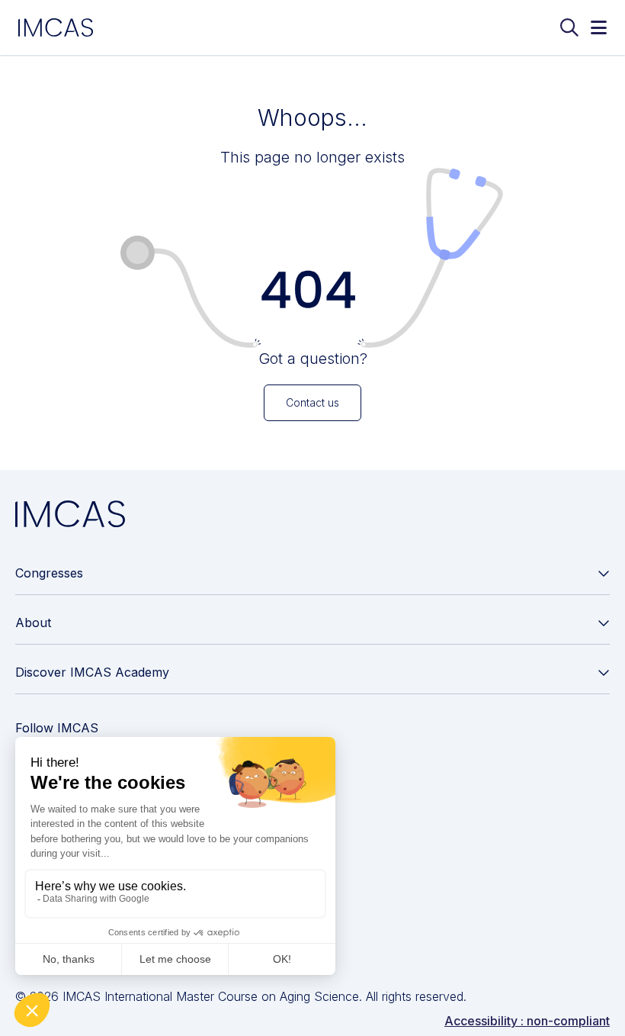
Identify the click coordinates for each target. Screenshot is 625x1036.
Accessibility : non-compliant (527, 1020)
